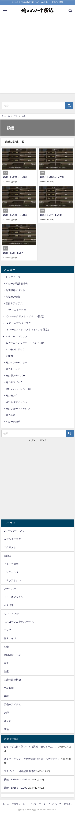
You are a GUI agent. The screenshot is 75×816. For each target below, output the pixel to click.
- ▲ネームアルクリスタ (17, 323)
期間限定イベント (13, 655)
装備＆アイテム (12, 704)
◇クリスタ (10, 547)
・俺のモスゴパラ (13, 382)
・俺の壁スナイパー (14, 375)
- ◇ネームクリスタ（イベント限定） (24, 316)
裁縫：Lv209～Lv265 (15, 177)
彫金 (6, 646)
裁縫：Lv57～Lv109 (51, 215)
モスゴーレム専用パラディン (20, 621)
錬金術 (7, 721)
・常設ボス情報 (11, 296)
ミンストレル (11, 613)
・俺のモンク (10, 395)
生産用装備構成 (12, 679)
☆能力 (7, 555)
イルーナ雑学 (11, 564)
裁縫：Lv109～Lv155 (15, 215)
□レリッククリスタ (14, 530)
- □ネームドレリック (15, 336)
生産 (6, 671)
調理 (6, 712)
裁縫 (6, 696)
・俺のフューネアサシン (16, 408)
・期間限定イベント (14, 290)
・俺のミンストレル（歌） (17, 389)
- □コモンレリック (14, 349)
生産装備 (9, 688)
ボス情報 (9, 605)
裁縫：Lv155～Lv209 (52, 177)
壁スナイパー (11, 638)
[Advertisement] (37, 55)
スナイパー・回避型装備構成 (20, 771)
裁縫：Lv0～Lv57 (13, 253)
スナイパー (10, 588)
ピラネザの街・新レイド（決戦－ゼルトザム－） (31, 746)
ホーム (5, 804)
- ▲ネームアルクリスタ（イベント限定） (26, 329)
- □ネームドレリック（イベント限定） (25, 343)
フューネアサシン (13, 597)
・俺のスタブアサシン (15, 402)
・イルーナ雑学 (11, 421)
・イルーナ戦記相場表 (15, 283)
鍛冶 (6, 729)
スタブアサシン (12, 580)
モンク (7, 630)
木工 (6, 663)
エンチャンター (12, 572)
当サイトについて (52, 804)
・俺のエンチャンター (15, 362)
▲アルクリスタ (12, 539)
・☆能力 (8, 356)
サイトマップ (34, 804)
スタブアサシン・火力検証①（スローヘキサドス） (32, 759)
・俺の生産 (9, 415)
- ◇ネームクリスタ (14, 310)
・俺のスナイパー (13, 369)
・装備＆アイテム (13, 303)
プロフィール (18, 804)
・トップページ (11, 277)
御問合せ (68, 804)
